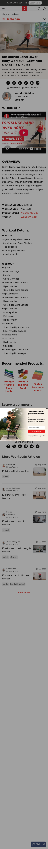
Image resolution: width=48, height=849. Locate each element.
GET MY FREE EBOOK (36, 431)
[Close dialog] (46, 408)
